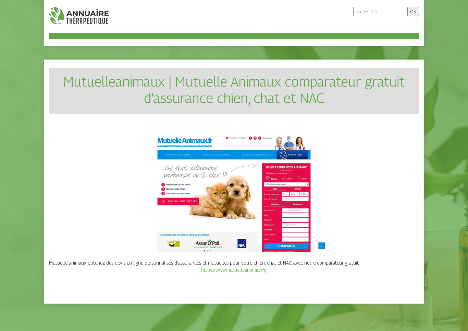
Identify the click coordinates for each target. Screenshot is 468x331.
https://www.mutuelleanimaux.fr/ (234, 270)
